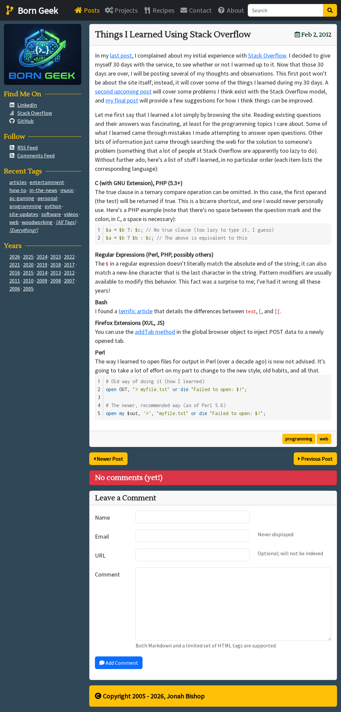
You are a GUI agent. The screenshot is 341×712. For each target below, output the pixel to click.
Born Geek (37, 10)
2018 (55, 264)
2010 (28, 280)
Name (102, 517)
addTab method (155, 332)
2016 (14, 272)
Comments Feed (36, 155)
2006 (14, 288)
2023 (55, 256)
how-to (17, 190)
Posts (91, 10)
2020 (28, 264)
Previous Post (316, 458)
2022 (69, 256)
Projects (125, 10)
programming (298, 439)
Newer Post (109, 458)
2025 (28, 256)
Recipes (162, 10)
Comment (107, 574)
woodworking (37, 222)
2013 (55, 272)
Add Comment (121, 662)
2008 (55, 280)
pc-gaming (21, 198)
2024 (42, 256)
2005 (28, 288)
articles (18, 182)
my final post (122, 100)
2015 (28, 272)
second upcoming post (123, 91)
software (51, 214)
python (53, 206)
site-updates (23, 214)
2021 (14, 264)
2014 (42, 272)
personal (47, 198)
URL (100, 555)
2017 (69, 264)
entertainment (47, 182)
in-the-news (43, 190)
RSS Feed (27, 147)
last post (121, 55)
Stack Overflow (267, 55)
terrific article (136, 311)
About (234, 10)
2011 (14, 280)
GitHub (25, 121)
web (324, 439)
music (67, 190)
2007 (69, 280)
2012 (69, 272)
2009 (42, 280)
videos (71, 214)
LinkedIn (27, 105)
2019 (42, 264)
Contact (200, 10)
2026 (14, 256)
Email (102, 536)
